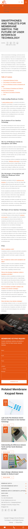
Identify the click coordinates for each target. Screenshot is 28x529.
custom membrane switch (7, 102)
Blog (8, 6)
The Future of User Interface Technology (10, 92)
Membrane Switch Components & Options (13, 490)
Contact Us (4, 495)
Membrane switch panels (14, 161)
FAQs (3, 94)
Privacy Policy (19, 522)
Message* (3, 371)
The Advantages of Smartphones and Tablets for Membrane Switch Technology (12, 89)
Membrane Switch (6, 483)
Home (5, 6)
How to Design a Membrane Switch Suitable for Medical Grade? (12, 473)
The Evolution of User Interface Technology (11, 82)
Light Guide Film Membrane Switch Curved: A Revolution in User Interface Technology (13, 419)
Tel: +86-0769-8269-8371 (7, 498)
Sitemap (11, 522)
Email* (2, 355)
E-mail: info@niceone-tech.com (8, 500)
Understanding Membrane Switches (9, 80)
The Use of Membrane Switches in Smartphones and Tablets (13, 85)
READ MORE (6, 425)
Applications (5, 488)
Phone (2, 360)
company (3, 366)
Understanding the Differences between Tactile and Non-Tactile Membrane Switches (13, 447)
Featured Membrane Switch (9, 485)
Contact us (14, 381)
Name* (2, 350)
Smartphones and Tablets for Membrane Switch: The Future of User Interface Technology (13, 9)
